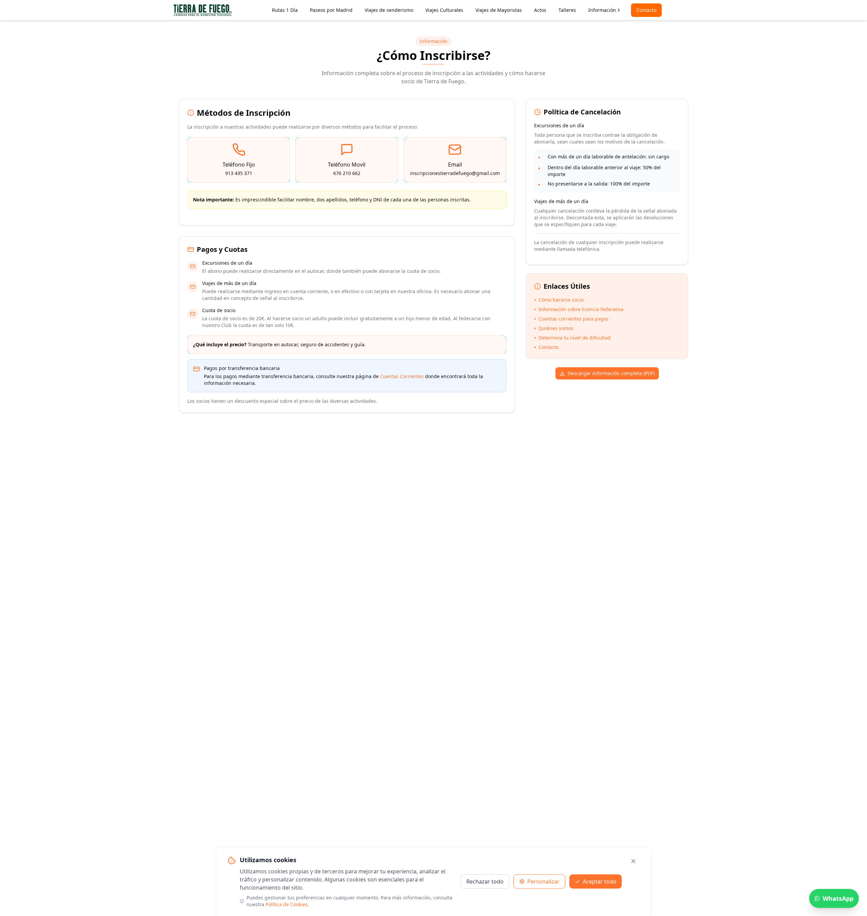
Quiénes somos (553, 328)
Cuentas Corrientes (402, 376)
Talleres (567, 10)
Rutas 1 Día (285, 10)
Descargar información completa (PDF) (611, 373)
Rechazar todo (485, 881)
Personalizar (543, 881)
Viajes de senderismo (389, 10)
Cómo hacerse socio (559, 300)
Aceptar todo (599, 881)
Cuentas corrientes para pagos (571, 318)
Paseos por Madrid (331, 10)
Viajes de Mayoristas (498, 10)
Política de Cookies (287, 904)
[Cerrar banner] (633, 861)
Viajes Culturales (444, 10)
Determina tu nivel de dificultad (572, 337)
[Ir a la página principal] (202, 10)
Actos (540, 10)
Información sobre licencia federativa (578, 309)
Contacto (646, 10)
